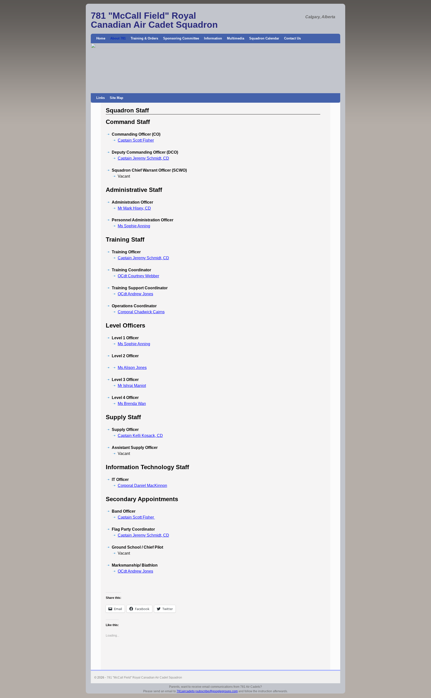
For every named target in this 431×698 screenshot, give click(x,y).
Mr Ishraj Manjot (132, 385)
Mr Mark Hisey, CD (134, 208)
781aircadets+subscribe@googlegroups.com (207, 691)
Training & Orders (144, 38)
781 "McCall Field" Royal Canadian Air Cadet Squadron (154, 20)
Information (213, 38)
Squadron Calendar (264, 38)
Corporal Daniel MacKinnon (142, 485)
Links (100, 98)
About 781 (118, 38)
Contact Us (292, 38)
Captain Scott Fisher (136, 140)
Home (100, 38)
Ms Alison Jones (132, 367)
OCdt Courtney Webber (138, 276)
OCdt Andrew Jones (135, 294)
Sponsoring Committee (181, 38)
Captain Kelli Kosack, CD (140, 435)
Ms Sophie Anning (134, 226)
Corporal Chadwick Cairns (141, 312)
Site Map (116, 98)
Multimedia (235, 38)
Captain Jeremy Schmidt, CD (143, 158)
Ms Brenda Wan (132, 403)
